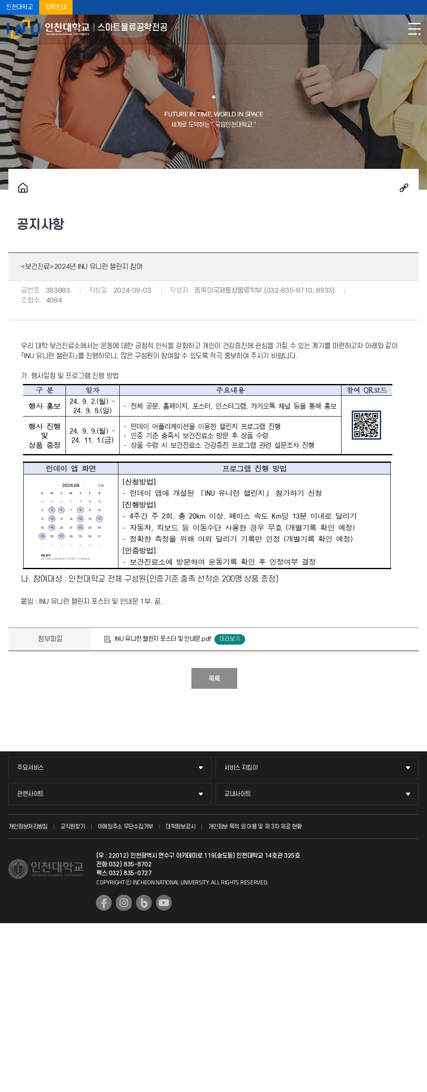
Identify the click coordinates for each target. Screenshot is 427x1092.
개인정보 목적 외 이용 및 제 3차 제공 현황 (255, 826)
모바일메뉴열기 (414, 29)
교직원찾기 (72, 826)
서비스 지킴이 (241, 767)
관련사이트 (30, 794)
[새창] (104, 903)
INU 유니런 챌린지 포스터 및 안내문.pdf (163, 639)
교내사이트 (237, 794)
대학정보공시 (180, 826)
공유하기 (404, 187)
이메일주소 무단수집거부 (125, 826)
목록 (214, 679)
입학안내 (56, 7)
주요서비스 (30, 767)
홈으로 (23, 188)
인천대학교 (19, 7)
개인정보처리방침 (28, 826)
